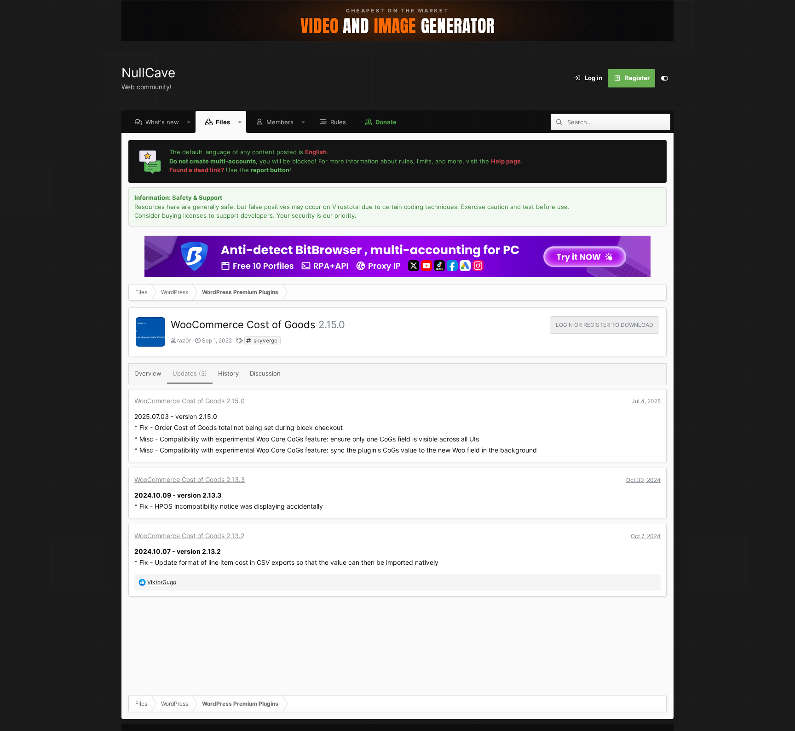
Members (280, 122)
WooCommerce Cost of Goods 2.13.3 (189, 479)
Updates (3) (190, 373)
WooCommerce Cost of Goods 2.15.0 (189, 401)
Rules (338, 122)
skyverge (264, 340)
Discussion (265, 373)
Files (223, 122)
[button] (189, 122)
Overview (147, 373)
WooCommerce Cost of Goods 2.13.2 (189, 536)
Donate (386, 122)
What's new (162, 122)
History (228, 373)
